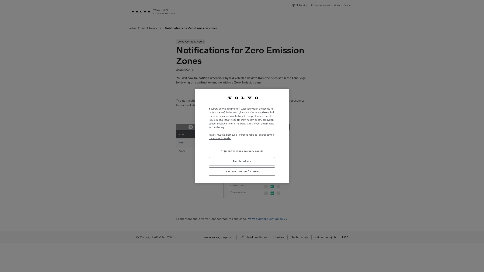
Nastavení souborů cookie (242, 171)
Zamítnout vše (242, 161)
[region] (242, 136)
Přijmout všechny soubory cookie (242, 151)
